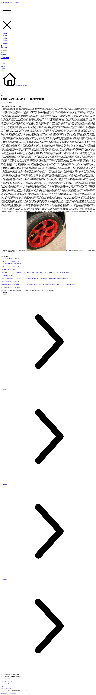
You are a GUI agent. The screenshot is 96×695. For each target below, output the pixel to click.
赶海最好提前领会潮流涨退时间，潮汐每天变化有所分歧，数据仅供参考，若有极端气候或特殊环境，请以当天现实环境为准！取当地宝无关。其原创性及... (36, 278)
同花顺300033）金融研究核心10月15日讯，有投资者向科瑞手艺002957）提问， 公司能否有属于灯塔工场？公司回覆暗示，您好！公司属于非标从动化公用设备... (38, 284)
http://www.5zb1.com (8, 686)
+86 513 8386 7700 (8, 681)
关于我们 (3, 63)
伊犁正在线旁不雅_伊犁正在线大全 (13, 259)
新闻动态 (5, 57)
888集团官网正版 (20, 85)
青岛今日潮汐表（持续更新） (7, 275)
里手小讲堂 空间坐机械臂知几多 (12, 261)
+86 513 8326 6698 (8, 678)
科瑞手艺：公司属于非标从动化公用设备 (10, 281)
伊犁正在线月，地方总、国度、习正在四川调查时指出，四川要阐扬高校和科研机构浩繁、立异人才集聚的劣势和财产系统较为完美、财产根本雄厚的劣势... (36, 272)
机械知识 (3, 68)
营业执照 (10, 693)
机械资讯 (3, 66)
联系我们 (3, 71)
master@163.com (7, 688)
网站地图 (14, 693)
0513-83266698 (4, 47)
